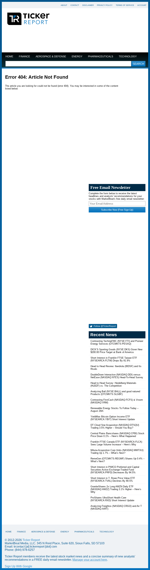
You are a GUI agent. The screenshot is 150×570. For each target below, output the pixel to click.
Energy (77, 56)
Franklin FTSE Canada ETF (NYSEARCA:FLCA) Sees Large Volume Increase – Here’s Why (116, 443)
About (64, 5)
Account (141, 5)
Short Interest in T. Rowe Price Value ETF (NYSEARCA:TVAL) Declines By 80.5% (113, 479)
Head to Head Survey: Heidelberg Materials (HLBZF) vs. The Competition (113, 384)
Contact (74, 5)
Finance (24, 56)
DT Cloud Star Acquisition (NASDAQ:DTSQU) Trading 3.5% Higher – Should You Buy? (115, 426)
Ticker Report (31, 540)
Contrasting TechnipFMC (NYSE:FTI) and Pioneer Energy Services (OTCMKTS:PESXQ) (117, 342)
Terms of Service (125, 5)
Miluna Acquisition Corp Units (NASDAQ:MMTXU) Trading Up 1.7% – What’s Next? (117, 451)
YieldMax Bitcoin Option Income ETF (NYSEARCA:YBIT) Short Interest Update (113, 418)
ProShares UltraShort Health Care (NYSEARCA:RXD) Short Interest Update (112, 499)
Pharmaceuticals (100, 56)
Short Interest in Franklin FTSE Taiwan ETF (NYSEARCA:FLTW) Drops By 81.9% (114, 359)
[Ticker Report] (28, 19)
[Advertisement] (75, 40)
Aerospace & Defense (51, 56)
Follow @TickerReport (104, 326)
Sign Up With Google (18, 566)
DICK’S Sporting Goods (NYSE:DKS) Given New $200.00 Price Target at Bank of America (116, 351)
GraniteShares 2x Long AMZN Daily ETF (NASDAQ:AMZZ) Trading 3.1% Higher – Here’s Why (116, 489)
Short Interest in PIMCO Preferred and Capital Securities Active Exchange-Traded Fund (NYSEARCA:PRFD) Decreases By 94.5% (115, 470)
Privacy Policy (104, 5)
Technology (128, 56)
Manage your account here (89, 559)
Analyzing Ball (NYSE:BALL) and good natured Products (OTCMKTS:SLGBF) (115, 393)
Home (9, 56)
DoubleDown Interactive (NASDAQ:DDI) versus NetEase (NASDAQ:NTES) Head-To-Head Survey (117, 376)
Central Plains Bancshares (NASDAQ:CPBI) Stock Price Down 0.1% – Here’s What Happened (117, 434)
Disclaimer (88, 5)
